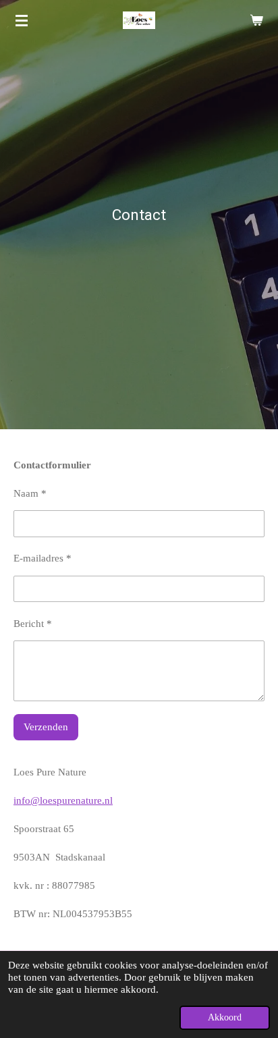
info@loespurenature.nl (63, 800)
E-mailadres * (42, 558)
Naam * (30, 493)
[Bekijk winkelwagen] (256, 20)
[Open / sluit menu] (21, 20)
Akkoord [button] (225, 1017)
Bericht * (32, 623)
